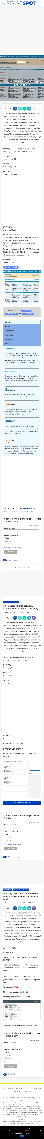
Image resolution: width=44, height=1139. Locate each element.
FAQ (4, 1088)
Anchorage (17, 889)
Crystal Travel (15, 1123)
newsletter (30, 508)
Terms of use (17, 1091)
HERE (25, 992)
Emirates (20, 1125)
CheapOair (8, 426)
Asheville (26, 889)
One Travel (25, 1123)
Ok (22, 1136)
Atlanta (6, 602)
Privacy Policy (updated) (33, 1088)
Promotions (8, 889)
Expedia (26, 1121)
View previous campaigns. (13, 547)
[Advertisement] (22, 30)
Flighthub (15, 1121)
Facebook (7, 511)
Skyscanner (8, 376)
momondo (20, 1121)
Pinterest (22, 511)
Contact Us (28, 1091)
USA (7, 538)
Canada (8, 541)
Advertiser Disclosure (15, 1088)
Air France (10, 1125)
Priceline (9, 1121)
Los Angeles (22, 62)
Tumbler (30, 511)
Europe (8, 544)
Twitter (15, 511)
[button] (21, 322)
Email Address (10, 528)
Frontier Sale (11, 1074)
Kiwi (20, 1123)
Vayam (7, 446)
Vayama (31, 1123)
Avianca (15, 1125)
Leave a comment (23, 568)
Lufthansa (36, 1125)
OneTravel (8, 409)
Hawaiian (30, 1125)
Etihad (25, 1125)
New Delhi (16, 560)
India (9, 560)
